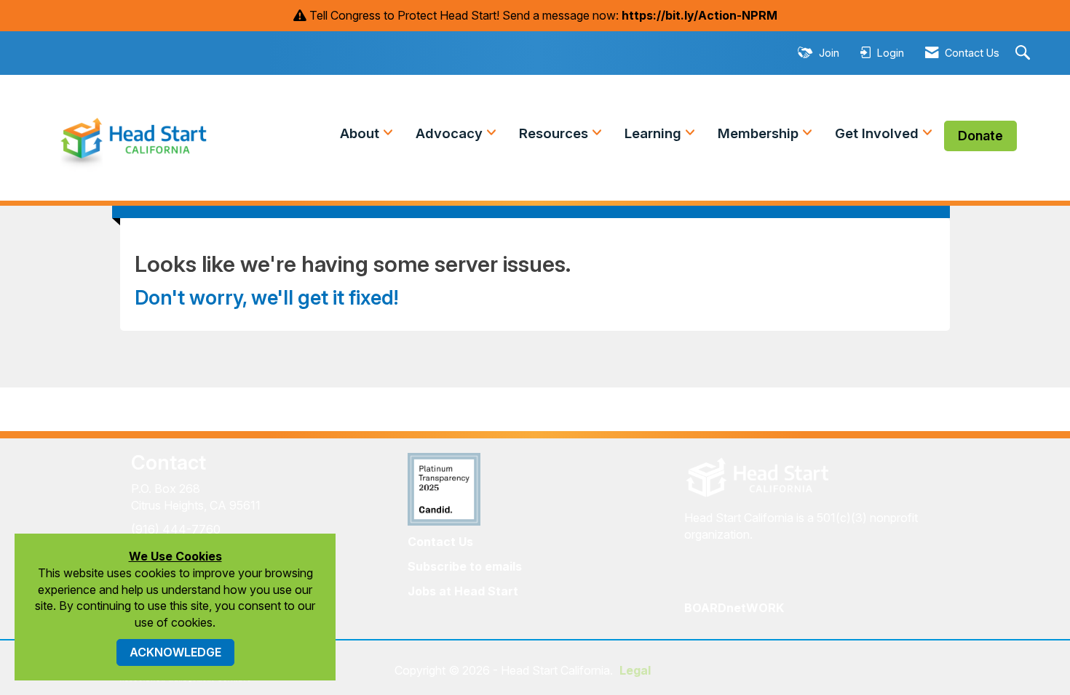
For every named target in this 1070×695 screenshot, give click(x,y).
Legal (635, 670)
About (361, 133)
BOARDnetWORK (734, 607)
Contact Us (440, 541)
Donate (980, 135)
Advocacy (451, 133)
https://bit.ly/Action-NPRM (699, 15)
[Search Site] (1024, 53)
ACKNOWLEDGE (175, 652)
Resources (555, 133)
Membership (760, 133)
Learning (655, 133)
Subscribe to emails (465, 566)
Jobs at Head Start (463, 591)
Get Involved (878, 133)
